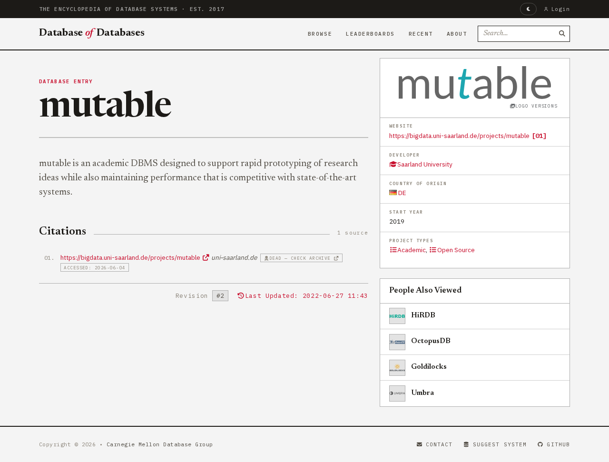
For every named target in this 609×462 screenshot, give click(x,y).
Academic (411, 250)
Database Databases (92, 33)
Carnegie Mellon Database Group (160, 444)
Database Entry (66, 81)
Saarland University (424, 164)
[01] (539, 135)
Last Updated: (306, 296)
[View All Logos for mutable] (475, 82)
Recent (421, 33)
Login (560, 9)
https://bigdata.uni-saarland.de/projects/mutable (459, 135)
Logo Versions (536, 106)
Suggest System (500, 444)
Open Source (455, 250)
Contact (439, 444)
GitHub (558, 444)
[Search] (562, 34)
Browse (320, 33)
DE (401, 192)
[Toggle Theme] (528, 9)
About (457, 33)
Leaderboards (370, 33)
